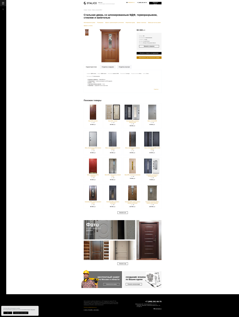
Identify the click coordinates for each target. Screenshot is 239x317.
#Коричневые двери (130, 22)
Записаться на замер (111, 284)
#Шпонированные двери (89, 22)
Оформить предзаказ (149, 46)
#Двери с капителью (141, 22)
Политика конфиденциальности (90, 307)
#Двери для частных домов (154, 22)
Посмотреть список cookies (21, 312)
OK (7, 312)
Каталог (89, 9)
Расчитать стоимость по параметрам (149, 53)
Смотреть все (122, 212)
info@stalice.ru (131, 2)
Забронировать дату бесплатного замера (149, 57)
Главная (85, 9)
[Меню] (3, 3)
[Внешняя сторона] (110, 45)
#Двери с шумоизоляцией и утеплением (114, 22)
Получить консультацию (134, 284)
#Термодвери (100, 22)
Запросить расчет (155, 3)
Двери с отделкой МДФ (97, 9)
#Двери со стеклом (88, 25)
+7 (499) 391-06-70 (142, 2)
